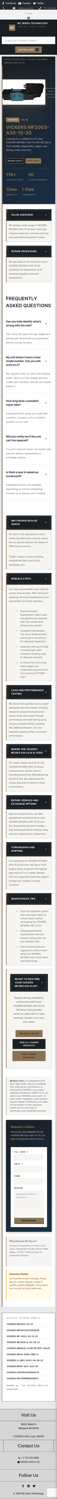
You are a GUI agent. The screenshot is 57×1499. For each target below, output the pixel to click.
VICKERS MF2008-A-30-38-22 (23, 1342)
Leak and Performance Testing (27, 692)
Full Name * (21, 1152)
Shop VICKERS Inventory (29, 1056)
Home (7, 59)
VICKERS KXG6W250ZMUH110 (23, 1372)
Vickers (31, 59)
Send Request (29, 1220)
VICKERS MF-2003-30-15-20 (22, 1336)
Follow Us (28, 1475)
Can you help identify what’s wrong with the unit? (23, 323)
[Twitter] (34, 1486)
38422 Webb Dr (29, 1424)
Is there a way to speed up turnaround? (22, 474)
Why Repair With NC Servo (24, 523)
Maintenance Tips (23, 899)
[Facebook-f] (23, 1486)
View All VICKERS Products (29, 1044)
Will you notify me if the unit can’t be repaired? (23, 438)
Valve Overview (22, 215)
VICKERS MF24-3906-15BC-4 (22, 1354)
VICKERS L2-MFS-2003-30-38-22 (25, 1360)
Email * (18, 1164)
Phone (17, 1176)
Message (18, 1188)
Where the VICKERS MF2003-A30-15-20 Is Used (27, 751)
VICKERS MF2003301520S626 (23, 1330)
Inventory (19, 59)
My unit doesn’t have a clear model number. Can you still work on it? (23, 361)
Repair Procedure (24, 251)
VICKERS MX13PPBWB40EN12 (22, 1378)
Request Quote (15, 161)
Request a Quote (29, 1033)
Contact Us (28, 1445)
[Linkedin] (28, 1486)
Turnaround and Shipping (23, 849)
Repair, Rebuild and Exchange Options (24, 802)
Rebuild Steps (21, 578)
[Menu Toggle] (28, 17)
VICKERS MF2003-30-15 (20, 1324)
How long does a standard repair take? (22, 402)
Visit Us (28, 1415)
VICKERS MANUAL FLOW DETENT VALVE (28, 1348)
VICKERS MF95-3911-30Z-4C (22, 1366)
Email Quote (33, 161)
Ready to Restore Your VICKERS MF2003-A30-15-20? (27, 982)
